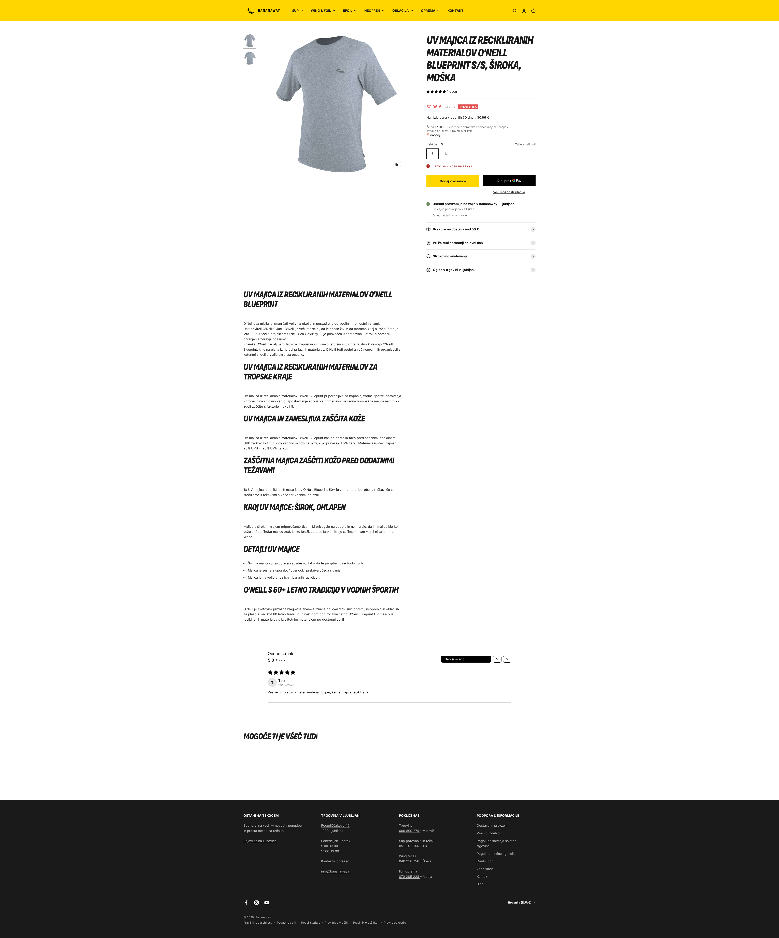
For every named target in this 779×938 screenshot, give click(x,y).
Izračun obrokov (437, 130)
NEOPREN (372, 11)
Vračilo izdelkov (489, 833)
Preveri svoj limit (461, 130)
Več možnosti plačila (509, 192)
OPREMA (428, 11)
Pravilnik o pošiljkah (366, 922)
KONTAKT (456, 11)
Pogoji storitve (310, 922)
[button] (436, 91)
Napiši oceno (454, 659)
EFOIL (347, 11)
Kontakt (482, 877)
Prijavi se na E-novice (260, 841)
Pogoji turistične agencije (496, 854)
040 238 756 (409, 861)
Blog (480, 884)
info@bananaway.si (336, 871)
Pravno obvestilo (395, 922)
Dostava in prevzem (492, 825)
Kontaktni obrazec (335, 861)
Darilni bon (485, 861)
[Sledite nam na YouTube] (267, 902)
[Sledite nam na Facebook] (246, 902)
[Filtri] (497, 659)
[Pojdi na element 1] (249, 41)
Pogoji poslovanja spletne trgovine (496, 843)
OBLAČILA (400, 11)
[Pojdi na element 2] (249, 58)
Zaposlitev (485, 869)
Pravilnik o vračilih (337, 922)
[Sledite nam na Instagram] (256, 902)
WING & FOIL (321, 11)
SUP (295, 11)
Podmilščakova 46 (335, 825)
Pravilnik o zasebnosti (257, 922)
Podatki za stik (287, 922)
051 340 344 (409, 846)
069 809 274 (409, 831)
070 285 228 (409, 877)
